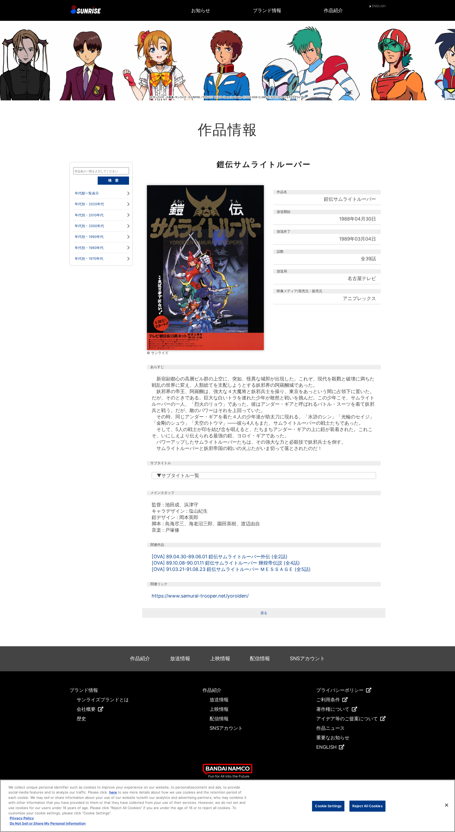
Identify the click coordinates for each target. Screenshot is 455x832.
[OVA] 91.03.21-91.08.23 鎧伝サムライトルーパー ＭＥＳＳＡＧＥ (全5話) (231, 569)
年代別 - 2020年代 (89, 204)
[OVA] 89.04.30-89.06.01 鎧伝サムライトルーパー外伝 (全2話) (220, 556)
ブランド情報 (267, 10)
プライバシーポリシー (340, 690)
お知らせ (200, 10)
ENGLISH (378, 6)
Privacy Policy (22, 818)
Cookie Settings (328, 806)
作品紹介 (333, 10)
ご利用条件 (328, 699)
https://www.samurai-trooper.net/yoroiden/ (200, 596)
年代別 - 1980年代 (89, 248)
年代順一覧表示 (87, 193)
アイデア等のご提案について (347, 718)
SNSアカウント (307, 658)
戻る (263, 613)
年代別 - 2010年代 (89, 215)
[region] (227, 806)
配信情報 (260, 658)
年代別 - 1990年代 (89, 237)
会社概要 (86, 709)
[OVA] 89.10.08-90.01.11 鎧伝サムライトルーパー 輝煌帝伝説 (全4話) (226, 563)
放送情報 (180, 658)
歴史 (81, 718)
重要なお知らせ (332, 737)
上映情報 (220, 658)
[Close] (446, 805)
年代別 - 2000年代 (89, 226)
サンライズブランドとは (103, 699)
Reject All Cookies (367, 806)
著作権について (332, 709)
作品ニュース (330, 728)
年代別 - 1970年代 (89, 259)
